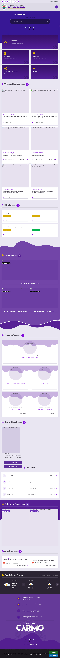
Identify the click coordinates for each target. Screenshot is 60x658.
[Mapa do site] (15, 1)
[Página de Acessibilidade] (18, 1)
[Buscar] (47, 21)
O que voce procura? (30, 17)
